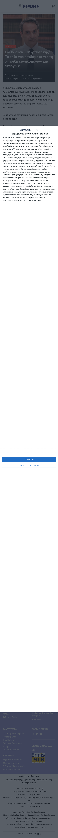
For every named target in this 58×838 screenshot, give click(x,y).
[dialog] (29, 419)
